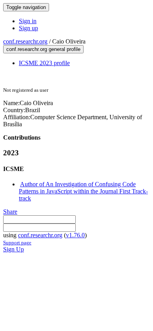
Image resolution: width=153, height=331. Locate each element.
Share (10, 211)
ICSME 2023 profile (44, 63)
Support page (17, 243)
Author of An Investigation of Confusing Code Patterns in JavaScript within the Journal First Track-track (83, 191)
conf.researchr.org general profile (43, 49)
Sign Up (13, 249)
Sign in (27, 21)
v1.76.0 (75, 235)
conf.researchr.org (25, 41)
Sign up (28, 28)
